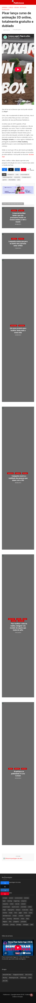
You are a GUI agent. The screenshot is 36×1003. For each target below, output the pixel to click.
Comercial (14, 210)
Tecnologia (5, 9)
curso (17, 174)
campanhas (5, 904)
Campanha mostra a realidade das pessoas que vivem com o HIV (18, 478)
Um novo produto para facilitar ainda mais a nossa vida (18, 330)
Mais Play (5, 977)
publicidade (23, 921)
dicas (31, 909)
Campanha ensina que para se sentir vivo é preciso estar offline (18, 243)
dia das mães (25, 909)
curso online (17, 177)
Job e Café (5, 980)
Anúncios (26, 898)
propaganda (16, 921)
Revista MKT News (7, 974)
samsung (12, 924)
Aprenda (4, 7)
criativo (29, 907)
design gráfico (11, 909)
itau (4, 918)
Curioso (19, 618)
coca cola (17, 904)
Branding (17, 768)
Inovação (14, 620)
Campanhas (10, 473)
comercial (23, 904)
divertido (5, 912)
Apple (4, 901)
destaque (18, 909)
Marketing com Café (13, 977)
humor (30, 912)
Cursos (10, 7)
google (20, 912)
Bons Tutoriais (28, 974)
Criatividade (13, 325)
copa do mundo (15, 907)
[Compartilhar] (5, 882)
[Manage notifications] (31, 995)
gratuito (4, 179)
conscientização (6, 907)
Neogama (5, 921)
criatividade (23, 907)
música (22, 918)
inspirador (21, 915)
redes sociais (5, 924)
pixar (19, 179)
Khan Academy (12, 179)
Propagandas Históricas (18, 974)
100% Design (23, 977)
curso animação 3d (25, 174)
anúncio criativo (18, 898)
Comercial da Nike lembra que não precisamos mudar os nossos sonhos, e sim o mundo (18, 217)
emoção (10, 912)
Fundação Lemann (26, 177)
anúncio (11, 898)
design (4, 909)
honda (25, 912)
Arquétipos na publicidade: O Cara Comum (18, 773)
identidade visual (7, 915)
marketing (9, 918)
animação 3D (11, 174)
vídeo (32, 924)
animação (5, 898)
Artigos (10, 768)
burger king (16, 901)
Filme (15, 912)
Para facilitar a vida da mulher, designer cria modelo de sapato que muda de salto (18, 627)
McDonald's (16, 918)
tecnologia (19, 924)
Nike (10, 921)
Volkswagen (25, 924)
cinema (11, 904)
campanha (23, 901)
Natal (27, 918)
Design (16, 7)
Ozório (29, 977)
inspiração (27, 915)
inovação (15, 915)
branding (10, 901)
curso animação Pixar (7, 177)
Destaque (23, 7)
